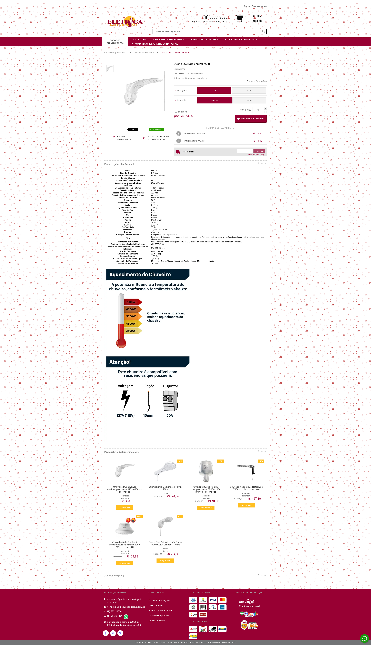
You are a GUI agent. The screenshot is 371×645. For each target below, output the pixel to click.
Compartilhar (157, 129)
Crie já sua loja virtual (249, 606)
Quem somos (156, 605)
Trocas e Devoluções (159, 600)
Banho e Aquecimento (115, 52)
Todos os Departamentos (115, 41)
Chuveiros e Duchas (144, 52)
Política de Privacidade (160, 610)
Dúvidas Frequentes (159, 615)
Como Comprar (157, 620)
